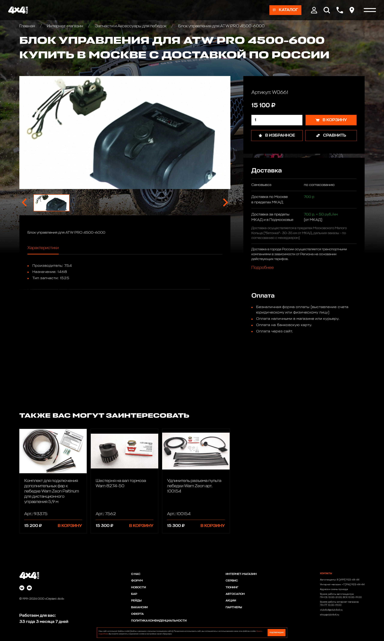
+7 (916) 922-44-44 (353, 585)
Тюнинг (232, 587)
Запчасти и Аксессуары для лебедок (130, 26)
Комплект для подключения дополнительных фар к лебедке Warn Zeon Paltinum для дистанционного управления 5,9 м (51, 491)
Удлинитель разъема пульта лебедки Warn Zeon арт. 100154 (194, 486)
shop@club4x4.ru (329, 615)
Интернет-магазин (65, 26)
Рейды (136, 600)
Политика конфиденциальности (159, 620)
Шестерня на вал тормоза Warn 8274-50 (121, 483)
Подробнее (262, 268)
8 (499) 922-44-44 (348, 580)
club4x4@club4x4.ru (331, 610)
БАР (134, 594)
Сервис (232, 580)
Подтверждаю (277, 632)
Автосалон (235, 594)
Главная (27, 26)
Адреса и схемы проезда (334, 589)
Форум (137, 580)
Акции (231, 600)
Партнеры (234, 607)
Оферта (137, 614)
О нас (135, 574)
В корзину (70, 526)
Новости (138, 587)
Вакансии (139, 607)
